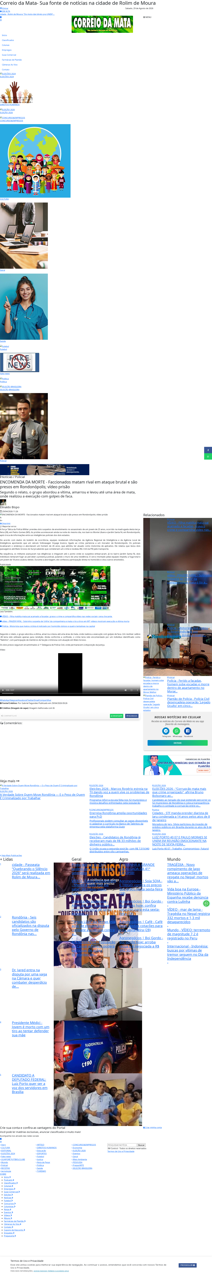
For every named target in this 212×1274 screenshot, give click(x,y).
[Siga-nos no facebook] (1, 17)
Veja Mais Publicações (11, 855)
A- (1, 517)
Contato (5, 69)
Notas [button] (7, 1209)
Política (40, 1165)
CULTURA (5, 1147)
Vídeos (7, 1215)
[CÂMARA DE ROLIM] (44, 469)
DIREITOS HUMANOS (47, 1147)
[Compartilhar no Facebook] (208, 450)
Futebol (40, 1156)
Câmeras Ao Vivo (10, 64)
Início (4, 35)
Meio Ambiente (79, 1159)
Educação (41, 1150)
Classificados (8, 40)
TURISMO (41, 1171)
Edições (8, 1194)
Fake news (6, 1156)
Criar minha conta (153, 1127)
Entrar (5, 8)
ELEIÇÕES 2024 (8, 1153)
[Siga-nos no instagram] (1, 20)
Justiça (40, 1159)
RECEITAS (5, 1168)
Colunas (5, 45)
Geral (75, 1156)
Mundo (4, 1162)
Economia (77, 1147)
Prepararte (9, 1236)
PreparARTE (78, 1165)
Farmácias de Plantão (12, 59)
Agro (3, 1144)
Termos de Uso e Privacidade (120, 1151)
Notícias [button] (8, 1197)
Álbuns (7, 1218)
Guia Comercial (9, 55)
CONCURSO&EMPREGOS (84, 1144)
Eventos (76, 1153)
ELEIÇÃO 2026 (79, 1150)
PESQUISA (77, 1162)
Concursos (9, 1203)
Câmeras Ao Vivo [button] (12, 1224)
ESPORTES (42, 1153)
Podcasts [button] (8, 1180)
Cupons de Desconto (14, 1230)
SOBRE (3, 1174)
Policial (4, 1165)
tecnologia (6, 1171)
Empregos (7, 50)
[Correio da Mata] (102, 24)
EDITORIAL (6, 1150)
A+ (1, 520)
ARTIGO (40, 1144)
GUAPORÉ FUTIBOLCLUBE (13, 1159)
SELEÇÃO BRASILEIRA (82, 1168)
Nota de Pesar (43, 1162)
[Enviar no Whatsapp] (208, 456)
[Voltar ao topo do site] (208, 764)
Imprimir (6, 523)
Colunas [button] (8, 1186)
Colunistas (9, 1206)
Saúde (40, 1168)
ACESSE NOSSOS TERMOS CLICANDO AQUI (51, 1271)
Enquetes (8, 1233)
